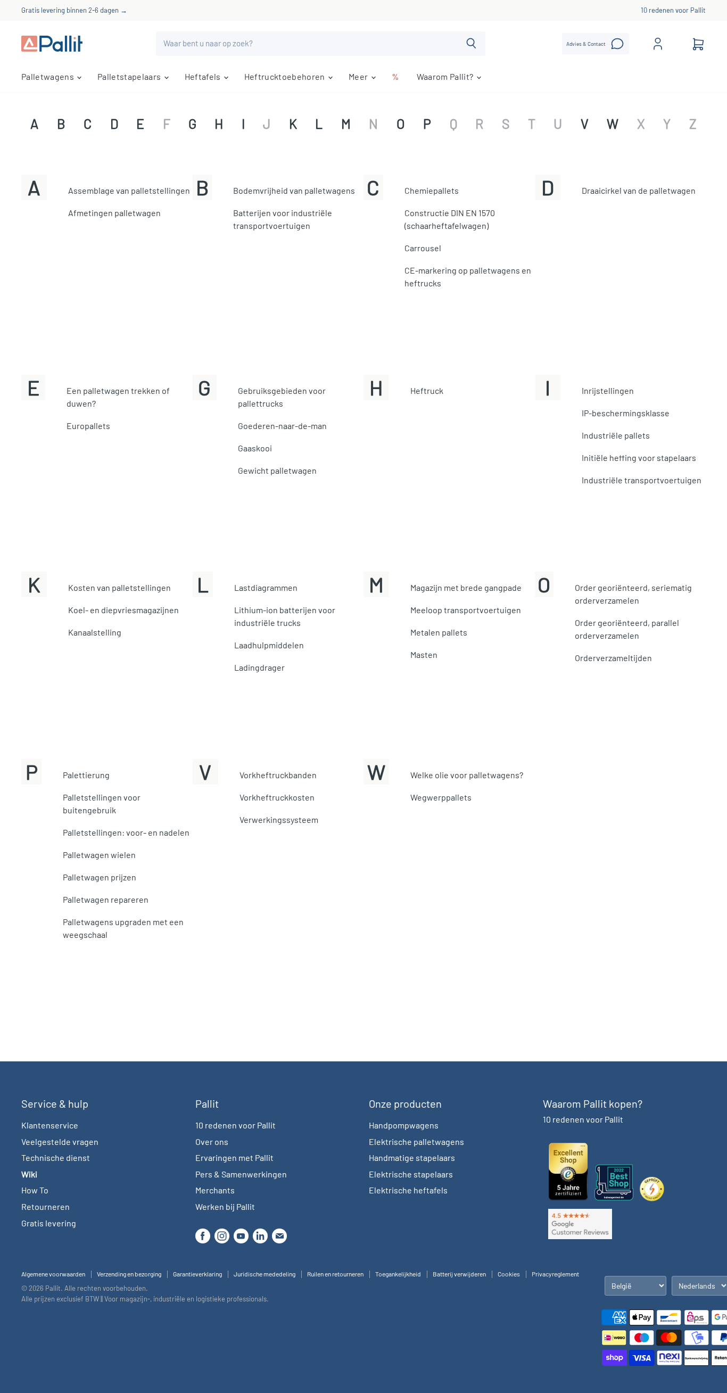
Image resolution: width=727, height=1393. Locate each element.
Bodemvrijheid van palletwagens (294, 190)
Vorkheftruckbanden (278, 775)
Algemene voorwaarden (53, 1273)
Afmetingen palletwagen (114, 213)
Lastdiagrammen (266, 587)
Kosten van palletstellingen (119, 587)
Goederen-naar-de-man (282, 426)
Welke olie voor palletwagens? (466, 775)
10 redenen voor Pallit (673, 10)
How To (34, 1190)
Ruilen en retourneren (335, 1273)
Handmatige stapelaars (412, 1157)
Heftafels (203, 76)
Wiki (29, 1174)
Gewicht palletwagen (277, 470)
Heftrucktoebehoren (285, 76)
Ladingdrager (259, 667)
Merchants (215, 1190)
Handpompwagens (404, 1125)
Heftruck (426, 390)
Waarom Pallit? (446, 76)
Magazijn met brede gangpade (466, 587)
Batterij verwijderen (459, 1273)
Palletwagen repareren (105, 899)
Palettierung (86, 775)
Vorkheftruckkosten (277, 797)
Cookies (509, 1273)
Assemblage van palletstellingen (129, 190)
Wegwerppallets (441, 797)
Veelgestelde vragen (59, 1141)
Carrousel (422, 248)
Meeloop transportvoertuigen (465, 610)
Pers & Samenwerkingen (241, 1174)
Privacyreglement (555, 1273)
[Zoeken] (471, 43)
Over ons (211, 1141)
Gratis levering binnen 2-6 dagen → (74, 10)
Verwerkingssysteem (278, 819)
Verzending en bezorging (129, 1273)
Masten (423, 654)
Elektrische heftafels (408, 1190)
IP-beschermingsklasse (626, 413)
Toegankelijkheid (398, 1273)
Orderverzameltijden (613, 658)
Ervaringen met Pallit (234, 1157)
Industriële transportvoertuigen (641, 480)
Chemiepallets (431, 190)
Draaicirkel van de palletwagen (639, 190)
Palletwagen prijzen (99, 877)
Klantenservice (49, 1125)
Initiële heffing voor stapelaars (639, 457)
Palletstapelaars (129, 76)
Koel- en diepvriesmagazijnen (123, 610)
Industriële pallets (616, 435)
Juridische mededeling (264, 1273)
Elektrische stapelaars (411, 1174)
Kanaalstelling (94, 632)
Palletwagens (48, 76)
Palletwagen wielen (99, 855)
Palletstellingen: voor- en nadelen (126, 832)
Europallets (88, 426)
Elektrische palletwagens (416, 1141)
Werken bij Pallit (225, 1206)
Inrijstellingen (608, 390)
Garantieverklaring (197, 1273)
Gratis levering (48, 1223)
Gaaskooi (255, 448)
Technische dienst (55, 1157)
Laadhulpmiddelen (269, 645)
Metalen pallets (438, 632)
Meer (359, 76)
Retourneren (45, 1206)
